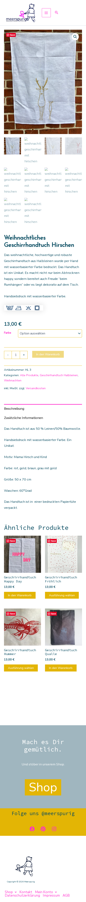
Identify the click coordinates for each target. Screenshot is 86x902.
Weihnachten (12, 380)
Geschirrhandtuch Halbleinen (59, 375)
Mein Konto (44, 892)
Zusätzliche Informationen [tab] (23, 417)
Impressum (51, 895)
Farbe (7, 333)
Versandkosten (36, 388)
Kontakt (25, 892)
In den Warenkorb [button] (20, 595)
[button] (56, 12)
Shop (9, 892)
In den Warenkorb (48, 354)
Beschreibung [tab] (14, 408)
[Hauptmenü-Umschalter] (46, 12)
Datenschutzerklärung (22, 895)
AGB (66, 895)
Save (12, 34)
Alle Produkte (29, 375)
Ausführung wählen (62, 595)
